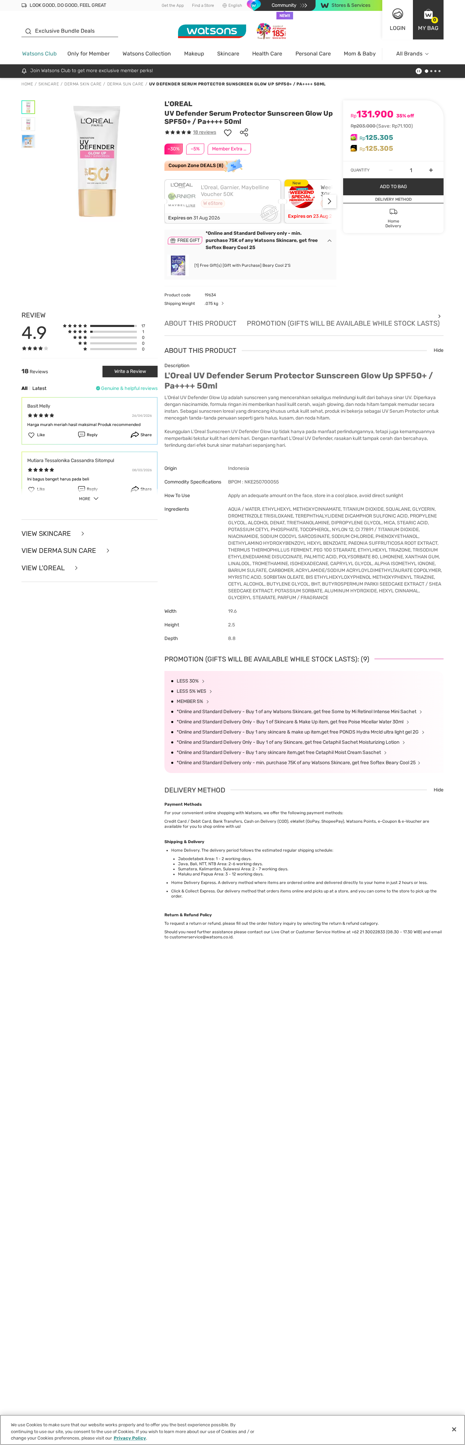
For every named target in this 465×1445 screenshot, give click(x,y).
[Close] (454, 1429)
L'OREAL (178, 104)
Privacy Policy (130, 1438)
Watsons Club (39, 53)
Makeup (194, 53)
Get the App (173, 5)
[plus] (431, 170)
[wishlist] (228, 132)
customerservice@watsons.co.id (201, 937)
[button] (428, 19)
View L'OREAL (43, 568)
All (24, 388)
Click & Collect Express (193, 891)
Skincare (228, 53)
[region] (232, 1430)
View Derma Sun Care (59, 550)
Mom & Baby (360, 53)
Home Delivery (185, 850)
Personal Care (313, 53)
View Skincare (47, 533)
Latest (39, 388)
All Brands (409, 53)
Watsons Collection (147, 53)
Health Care (267, 53)
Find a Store (203, 5)
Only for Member (88, 53)
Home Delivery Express (193, 882)
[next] (329, 201)
